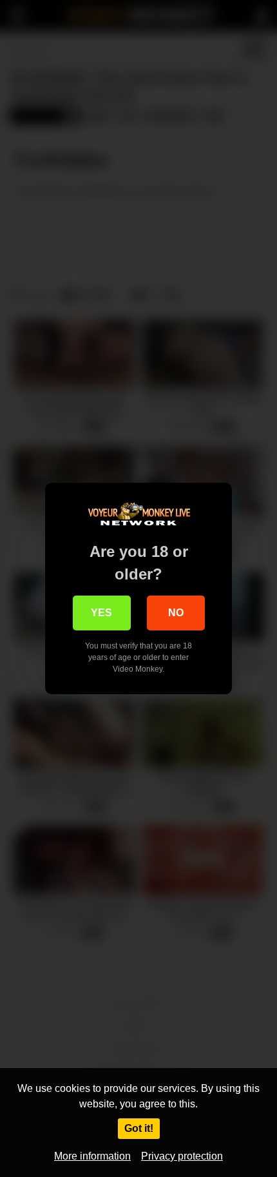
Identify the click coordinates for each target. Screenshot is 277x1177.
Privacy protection (182, 1156)
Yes (101, 612)
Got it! (138, 1128)
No (176, 612)
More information (92, 1156)
